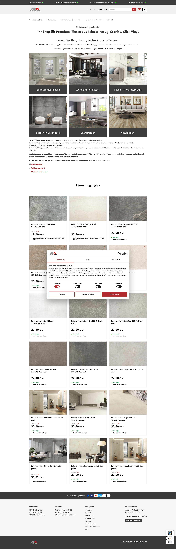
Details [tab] (88, 259)
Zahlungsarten (90, 524)
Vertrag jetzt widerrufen (133, 520)
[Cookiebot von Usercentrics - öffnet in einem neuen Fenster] (119, 253)
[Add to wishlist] (65, 198)
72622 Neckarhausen (38, 172)
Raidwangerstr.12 (38, 168)
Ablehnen (62, 294)
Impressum (89, 515)
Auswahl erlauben (88, 294)
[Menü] (173, 531)
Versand (88, 521)
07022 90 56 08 (36, 164)
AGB (86, 529)
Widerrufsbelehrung (92, 526)
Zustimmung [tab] (60, 259)
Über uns (88, 510)
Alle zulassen (114, 294)
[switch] (77, 286)
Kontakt (88, 513)
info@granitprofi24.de (67, 515)
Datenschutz (89, 518)
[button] (36, 2)
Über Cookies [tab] (115, 259)
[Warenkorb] (144, 9)
